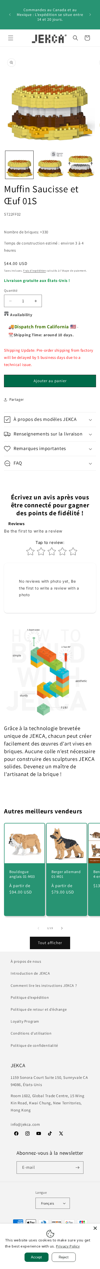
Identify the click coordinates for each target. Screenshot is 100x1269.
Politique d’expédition (30, 997)
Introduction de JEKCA (30, 973)
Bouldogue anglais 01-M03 (22, 874)
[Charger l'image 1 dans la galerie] (19, 165)
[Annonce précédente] (10, 14)
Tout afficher (50, 942)
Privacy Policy (68, 1246)
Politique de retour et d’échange (39, 1009)
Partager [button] (16, 399)
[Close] (95, 1228)
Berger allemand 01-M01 (66, 874)
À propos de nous (26, 961)
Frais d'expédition (34, 270)
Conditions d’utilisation (31, 1033)
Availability (21, 314)
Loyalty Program (25, 1021)
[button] (11, 38)
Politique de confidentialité (34, 1045)
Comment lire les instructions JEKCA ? (44, 985)
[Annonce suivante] (90, 14)
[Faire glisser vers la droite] (62, 928)
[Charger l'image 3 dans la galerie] (80, 165)
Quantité (10, 290)
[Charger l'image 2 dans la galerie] (50, 165)
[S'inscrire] (77, 1167)
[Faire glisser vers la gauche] (38, 928)
